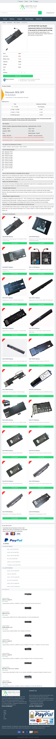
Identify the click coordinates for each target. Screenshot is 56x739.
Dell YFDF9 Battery (7, 511)
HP (4, 717)
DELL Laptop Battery (13, 549)
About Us (39, 19)
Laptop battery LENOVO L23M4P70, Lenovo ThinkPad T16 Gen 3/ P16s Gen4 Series (22, 658)
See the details (15, 243)
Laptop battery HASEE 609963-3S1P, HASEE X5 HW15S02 (16, 631)
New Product (29, 19)
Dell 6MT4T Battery (7, 267)
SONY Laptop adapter (13, 577)
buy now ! (26, 97)
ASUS (4, 710)
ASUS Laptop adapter (13, 570)
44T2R (13, 146)
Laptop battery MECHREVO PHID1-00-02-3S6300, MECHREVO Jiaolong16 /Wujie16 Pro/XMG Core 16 (26, 672)
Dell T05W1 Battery (34, 359)
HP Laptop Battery (12, 558)
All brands (9, 22)
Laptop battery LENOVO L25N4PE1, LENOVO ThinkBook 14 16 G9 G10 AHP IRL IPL (22, 686)
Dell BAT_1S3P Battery (35, 389)
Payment (21, 1)
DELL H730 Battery (34, 267)
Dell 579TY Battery (7, 298)
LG (4, 715)
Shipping (36, 1)
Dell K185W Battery (7, 359)
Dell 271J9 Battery (34, 420)
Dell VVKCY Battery (34, 298)
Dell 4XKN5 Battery (7, 450)
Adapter (19, 19)
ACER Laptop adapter (13, 583)
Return (26, 1)
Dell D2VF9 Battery (34, 511)
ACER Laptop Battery (13, 552)
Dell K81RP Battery (34, 236)
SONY (4, 718)
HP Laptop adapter (12, 580)
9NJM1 (17, 146)
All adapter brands (8, 567)
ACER (4, 714)
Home (5, 19)
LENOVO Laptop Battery (13, 561)
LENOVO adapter (11, 574)
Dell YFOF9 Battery (34, 481)
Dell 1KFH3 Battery (34, 328)
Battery (12, 19)
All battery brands (7, 546)
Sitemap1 (32, 703)
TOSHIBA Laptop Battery (14, 565)
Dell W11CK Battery (34, 450)
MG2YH (25, 146)
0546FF (4, 146)
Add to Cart (18, 76)
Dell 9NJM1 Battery (7, 236)
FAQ (31, 1)
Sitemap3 (41, 703)
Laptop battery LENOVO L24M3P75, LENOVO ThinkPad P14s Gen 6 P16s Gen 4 (21, 603)
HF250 (21, 146)
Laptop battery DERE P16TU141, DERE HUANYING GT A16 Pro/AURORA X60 (20, 617)
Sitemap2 (36, 703)
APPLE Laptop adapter (13, 586)
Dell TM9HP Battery (7, 389)
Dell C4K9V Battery (7, 420)
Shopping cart (50, 12)
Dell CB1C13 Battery (8, 328)
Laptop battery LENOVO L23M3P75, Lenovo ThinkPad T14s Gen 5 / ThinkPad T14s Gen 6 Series (25, 644)
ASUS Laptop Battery (13, 555)
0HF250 (9, 146)
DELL (4, 712)
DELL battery (17, 22)
